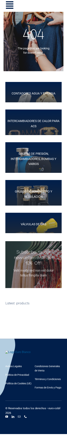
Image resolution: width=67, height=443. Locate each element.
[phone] (25, 416)
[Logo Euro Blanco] (18, 352)
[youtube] (6, 416)
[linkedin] (13, 416)
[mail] (19, 416)
